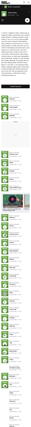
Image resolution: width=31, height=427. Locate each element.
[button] (24, 2)
